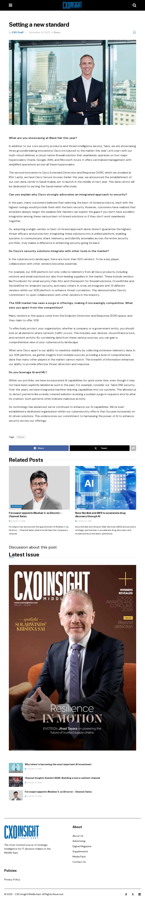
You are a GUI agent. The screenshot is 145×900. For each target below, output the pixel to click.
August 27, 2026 (17, 521)
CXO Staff (18, 32)
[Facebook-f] (126, 894)
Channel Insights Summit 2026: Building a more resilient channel (62, 778)
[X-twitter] (133, 894)
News (57, 32)
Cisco (21, 437)
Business (17, 506)
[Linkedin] (139, 894)
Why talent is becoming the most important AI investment (58, 764)
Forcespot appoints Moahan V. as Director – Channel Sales (58, 791)
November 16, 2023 (39, 32)
